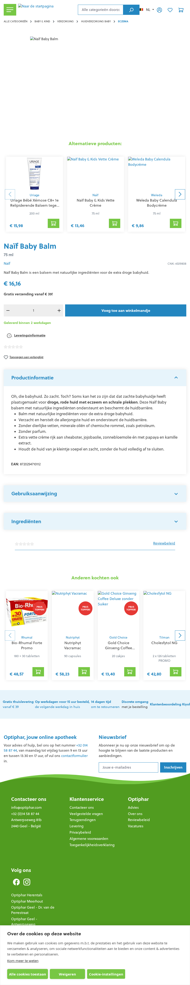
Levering (76, 826)
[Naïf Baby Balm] (95, 86)
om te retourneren (105, 704)
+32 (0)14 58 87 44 (25, 813)
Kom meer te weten (22, 960)
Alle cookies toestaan (27, 974)
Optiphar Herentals (26, 895)
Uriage (34, 195)
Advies (133, 807)
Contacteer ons (28, 799)
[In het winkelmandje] (53, 223)
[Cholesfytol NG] (164, 612)
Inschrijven (173, 767)
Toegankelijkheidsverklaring (92, 844)
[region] (95, 86)
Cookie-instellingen (106, 974)
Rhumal (26, 637)
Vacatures (135, 826)
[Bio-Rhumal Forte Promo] (27, 612)
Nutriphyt (73, 637)
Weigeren (67, 974)
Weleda (156, 195)
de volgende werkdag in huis (62, 704)
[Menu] (10, 10)
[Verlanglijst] (170, 10)
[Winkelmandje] (181, 10)
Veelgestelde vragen (86, 813)
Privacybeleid (80, 832)
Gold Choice (118, 637)
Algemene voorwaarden (89, 838)
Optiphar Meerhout (27, 901)
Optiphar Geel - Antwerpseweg (24, 922)
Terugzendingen (83, 819)
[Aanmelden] (159, 10)
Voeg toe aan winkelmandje (125, 310)
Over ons (135, 813)
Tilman (164, 637)
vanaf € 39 (18, 704)
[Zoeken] (131, 10)
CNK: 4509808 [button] (177, 264)
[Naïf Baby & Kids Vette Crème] (95, 173)
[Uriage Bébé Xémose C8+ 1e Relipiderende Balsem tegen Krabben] (34, 173)
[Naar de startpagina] (47, 10)
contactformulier (74, 755)
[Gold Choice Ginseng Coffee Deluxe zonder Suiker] (118, 612)
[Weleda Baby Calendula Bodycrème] (156, 173)
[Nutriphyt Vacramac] (73, 612)
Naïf (95, 195)
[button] (95, 377)
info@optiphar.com (26, 807)
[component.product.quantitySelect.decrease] (8, 310)
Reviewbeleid (164, 543)
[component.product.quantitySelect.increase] (59, 310)
